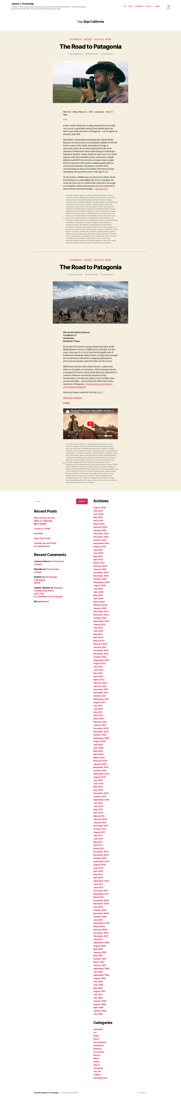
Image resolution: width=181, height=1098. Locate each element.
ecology (90, 209)
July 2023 (98, 628)
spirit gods (93, 231)
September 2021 (101, 699)
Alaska (90, 195)
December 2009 (101, 900)
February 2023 (100, 644)
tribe (108, 238)
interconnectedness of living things (84, 216)
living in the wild (92, 218)
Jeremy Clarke (78, 54)
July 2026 (98, 511)
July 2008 (98, 907)
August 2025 (99, 546)
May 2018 (98, 809)
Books (130, 6)
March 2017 (98, 848)
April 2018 (98, 813)
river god (77, 229)
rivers (83, 229)
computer (87, 204)
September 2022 (101, 660)
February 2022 (100, 683)
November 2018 (101, 793)
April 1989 (98, 1007)
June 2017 (98, 839)
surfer (68, 236)
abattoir (76, 195)
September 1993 (101, 975)
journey (99, 216)
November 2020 (101, 731)
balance (111, 446)
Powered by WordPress (70, 1093)
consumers (108, 204)
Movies (148, 6)
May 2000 (98, 949)
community (80, 204)
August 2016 (99, 865)
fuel (93, 211)
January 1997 (99, 965)
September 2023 (101, 621)
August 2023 (99, 624)
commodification (111, 202)
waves (113, 240)
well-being (69, 243)
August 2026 (99, 507)
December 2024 (101, 572)
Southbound (84, 231)
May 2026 (98, 517)
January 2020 (99, 764)
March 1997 (98, 962)
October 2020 (100, 735)
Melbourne (94, 220)
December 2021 (100, 689)
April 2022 (98, 676)
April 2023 (98, 637)
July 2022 (98, 667)
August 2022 (99, 663)
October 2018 (99, 796)
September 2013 (101, 881)
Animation (98, 1029)
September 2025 (101, 543)
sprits (111, 473)
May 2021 (97, 712)
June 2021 (98, 709)
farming (112, 209)
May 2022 (98, 673)
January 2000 (100, 952)
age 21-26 (83, 195)
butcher (95, 200)
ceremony (69, 202)
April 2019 (98, 790)
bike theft (73, 448)
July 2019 (98, 780)
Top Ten (97, 1071)
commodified (70, 204)
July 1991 (97, 994)
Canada (108, 200)
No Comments (108, 54)
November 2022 (101, 654)
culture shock (80, 207)
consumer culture (98, 204)
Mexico (101, 220)
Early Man (38, 533)
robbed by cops (91, 229)
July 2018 (98, 803)
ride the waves (99, 471)
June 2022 (98, 670)
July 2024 (98, 589)
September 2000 (101, 942)
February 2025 (100, 566)
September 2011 (101, 894)
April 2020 (98, 754)
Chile (75, 202)
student (112, 231)
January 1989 (99, 1011)
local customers (104, 218)
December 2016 (101, 852)
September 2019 (101, 774)
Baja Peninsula (102, 198)
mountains (87, 222)
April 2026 (98, 520)
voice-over (107, 240)
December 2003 (101, 933)
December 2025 (101, 533)
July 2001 (98, 939)
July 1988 (98, 1014)
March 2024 (99, 602)
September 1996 (101, 968)
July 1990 (98, 998)
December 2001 (101, 936)
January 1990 (99, 1001)
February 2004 (100, 929)
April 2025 (98, 559)
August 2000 (99, 946)
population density (72, 225)
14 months (69, 195)
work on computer (104, 243)
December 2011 (100, 890)
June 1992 (98, 985)
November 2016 (101, 855)
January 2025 (99, 569)
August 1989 (99, 1004)
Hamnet (45, 601)
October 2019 (99, 770)
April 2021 (98, 715)
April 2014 (98, 877)
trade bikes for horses (93, 238)
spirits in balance (103, 231)
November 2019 (101, 767)
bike (109, 198)
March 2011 (98, 897)
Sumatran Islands (94, 234)
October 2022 (99, 657)
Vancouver (98, 240)
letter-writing (75, 218)
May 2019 (98, 787)
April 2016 (98, 871)
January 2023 (99, 647)
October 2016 (99, 858)
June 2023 (98, 631)
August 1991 (99, 991)
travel (104, 238)
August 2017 (99, 832)
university (69, 240)
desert (100, 207)
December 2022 (101, 650)
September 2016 (101, 861)
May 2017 (97, 842)
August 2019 (99, 777)
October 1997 (99, 959)
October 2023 (99, 618)
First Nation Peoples (85, 211)
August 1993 (99, 978)
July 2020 (98, 744)
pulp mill (78, 227)
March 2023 (99, 641)
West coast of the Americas (83, 243)
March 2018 (98, 816)
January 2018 (99, 822)
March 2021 (98, 718)
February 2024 (100, 605)
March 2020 (99, 757)
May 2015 (97, 874)
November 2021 (100, 693)
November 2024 (101, 576)
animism (76, 198)
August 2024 (99, 585)
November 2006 (101, 913)
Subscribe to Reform (72, 398)
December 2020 (101, 728)
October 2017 (99, 829)
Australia (83, 198)
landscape (106, 216)
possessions (83, 225)
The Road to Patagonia (90, 46)
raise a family (86, 227)
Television (98, 1068)
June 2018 (98, 806)
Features (88, 39)
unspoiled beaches (79, 240)
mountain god (78, 222)
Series (96, 1062)
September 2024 (101, 582)
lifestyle (83, 218)
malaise (76, 220)
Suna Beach (104, 234)
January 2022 (99, 686)
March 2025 (99, 563)
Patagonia (95, 222)
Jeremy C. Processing (22, 4)
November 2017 (100, 826)
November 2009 (101, 903)
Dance (96, 1039)
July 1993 (98, 981)
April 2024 (98, 598)
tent (107, 236)
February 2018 (100, 819)
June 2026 (98, 514)
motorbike (69, 222)
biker (71, 200)
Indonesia (111, 213)
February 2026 (100, 527)
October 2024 (100, 579)
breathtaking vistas (85, 200)
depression (93, 207)
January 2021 (99, 725)
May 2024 (98, 595)
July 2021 (98, 705)
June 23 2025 (93, 274)
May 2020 (98, 751)
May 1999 (98, 955)
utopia (92, 240)
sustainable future (89, 236)
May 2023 (98, 634)
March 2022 (99, 680)
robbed (107, 471)
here (99, 392)
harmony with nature (103, 211)
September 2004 (101, 923)
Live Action (98, 39)
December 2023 (101, 611)
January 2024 (99, 608)
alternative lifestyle (99, 195)
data (87, 207)
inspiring (69, 216)
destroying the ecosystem (94, 455)
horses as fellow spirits (89, 213)
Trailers (97, 1075)
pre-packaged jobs (95, 225)
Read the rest (101, 189)
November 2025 (101, 537)
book (76, 200)
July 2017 (98, 835)
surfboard (112, 234)
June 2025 (98, 553)
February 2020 (100, 761)
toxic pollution (80, 238)
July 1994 (98, 972)
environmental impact (101, 209)
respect (110, 227)
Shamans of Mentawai (104, 229)
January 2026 (99, 530)
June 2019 (98, 783)
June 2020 (98, 748)
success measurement (79, 234)
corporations (70, 207)
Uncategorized (100, 1078)
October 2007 (100, 910)
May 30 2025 (93, 54)
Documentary (76, 39)
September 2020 (101, 738)
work (95, 243)
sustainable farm (76, 236)
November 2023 (101, 615)
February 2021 (100, 722)
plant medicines (105, 222)
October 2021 (99, 696)
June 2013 (98, 884)
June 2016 (98, 868)
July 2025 (98, 550)
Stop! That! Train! (42, 538)
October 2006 (100, 916)
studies (68, 234)
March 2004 (99, 926)
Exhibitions (139, 6)
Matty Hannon (84, 220)
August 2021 (99, 702)
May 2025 (98, 556)
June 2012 (98, 887)
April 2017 (98, 845)
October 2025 (99, 540)
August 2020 (99, 741)
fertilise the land (71, 211)
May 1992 (98, 988)
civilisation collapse (84, 202)
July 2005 (98, 920)
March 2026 (99, 524)
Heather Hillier (79, 460)
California (102, 200)
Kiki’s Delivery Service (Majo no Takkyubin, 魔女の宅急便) (44, 521)
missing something (111, 220)
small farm (75, 231)
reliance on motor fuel (99, 227)
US (88, 240)
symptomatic (100, 236)
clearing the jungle (98, 202)
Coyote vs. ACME (42, 528)
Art (124, 6)
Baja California (92, 198)
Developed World (80, 209)
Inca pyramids (102, 213)
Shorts (96, 1065)
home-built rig (75, 213)
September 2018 (101, 800)
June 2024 (98, 592)
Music (158, 6)
